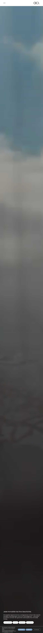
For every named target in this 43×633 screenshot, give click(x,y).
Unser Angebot (8, 622)
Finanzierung (29, 622)
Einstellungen (36, 629)
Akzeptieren (21, 629)
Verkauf (15, 622)
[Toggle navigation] (4, 3)
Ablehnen (29, 629)
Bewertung (22, 622)
